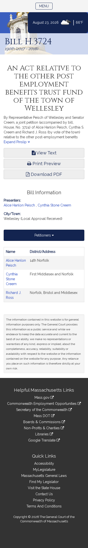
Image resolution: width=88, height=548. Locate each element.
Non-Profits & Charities (42, 428)
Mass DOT (42, 416)
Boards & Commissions (42, 422)
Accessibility (44, 463)
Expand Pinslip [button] (16, 142)
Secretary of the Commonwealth (42, 410)
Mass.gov (42, 397)
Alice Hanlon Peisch (19, 205)
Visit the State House (44, 488)
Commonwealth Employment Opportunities (42, 404)
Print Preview (46, 163)
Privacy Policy (44, 500)
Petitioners (43, 235)
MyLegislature (44, 470)
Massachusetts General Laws (44, 476)
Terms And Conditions (44, 506)
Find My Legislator (44, 482)
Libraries (42, 434)
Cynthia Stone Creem (54, 205)
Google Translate (42, 440)
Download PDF (46, 174)
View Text (45, 152)
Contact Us (44, 494)
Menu (46, 6)
